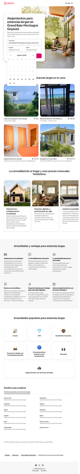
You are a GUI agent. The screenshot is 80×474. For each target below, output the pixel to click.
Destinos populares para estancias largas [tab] (17, 392)
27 (25, 79)
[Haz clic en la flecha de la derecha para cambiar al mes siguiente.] (33, 55)
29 (33, 79)
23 (10, 79)
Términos (43, 471)
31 (14, 83)
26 (22, 79)
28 (29, 79)
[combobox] (24, 43)
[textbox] (16, 50)
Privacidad (35, 471)
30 (10, 83)
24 (14, 79)
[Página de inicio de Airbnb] (9, 3)
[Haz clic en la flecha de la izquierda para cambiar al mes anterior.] (10, 55)
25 (18, 79)
